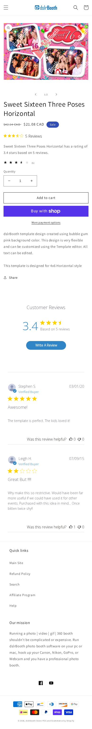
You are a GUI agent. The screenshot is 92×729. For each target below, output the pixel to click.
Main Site (16, 563)
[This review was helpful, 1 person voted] (70, 527)
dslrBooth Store (34, 720)
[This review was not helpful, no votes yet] (79, 439)
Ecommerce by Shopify (62, 720)
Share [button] (13, 277)
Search (14, 584)
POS (44, 720)
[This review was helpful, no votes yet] (70, 439)
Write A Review (46, 345)
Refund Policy (19, 574)
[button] (6, 7)
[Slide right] (56, 94)
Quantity (9, 171)
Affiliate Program (22, 595)
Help (13, 605)
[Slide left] (35, 94)
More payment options (46, 222)
